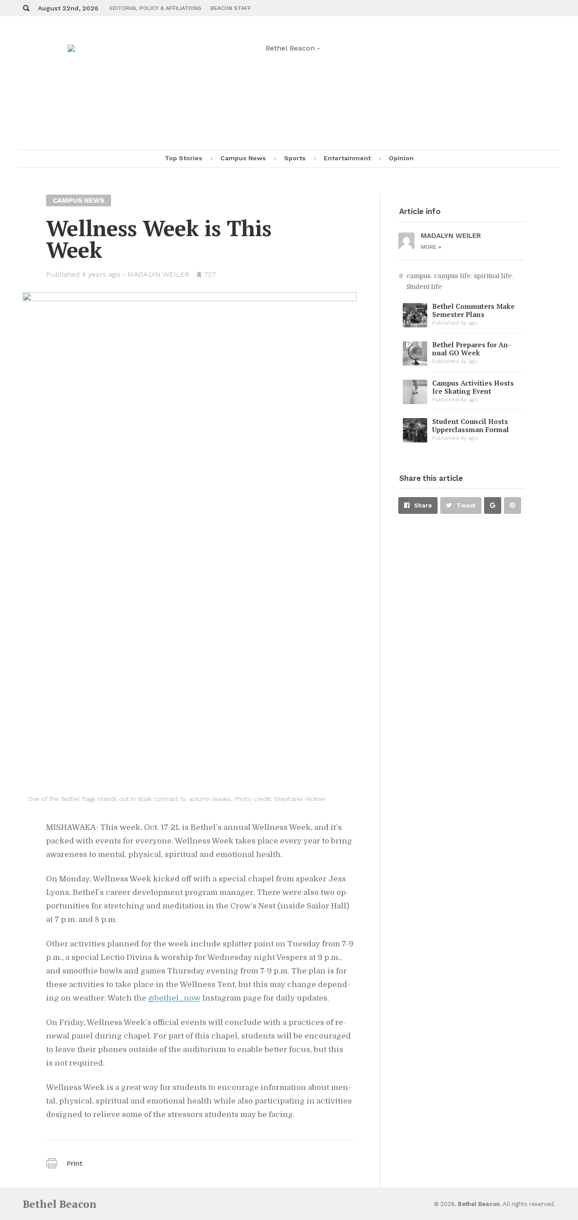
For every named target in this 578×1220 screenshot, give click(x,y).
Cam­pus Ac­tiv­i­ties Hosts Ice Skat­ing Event (473, 387)
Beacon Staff (230, 8)
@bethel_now (174, 998)
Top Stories (183, 158)
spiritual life (493, 275)
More (431, 247)
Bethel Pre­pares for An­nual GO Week (471, 348)
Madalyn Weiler (158, 274)
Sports (295, 158)
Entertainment (347, 158)
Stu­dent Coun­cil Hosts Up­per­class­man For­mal (470, 425)
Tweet (466, 505)
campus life (452, 275)
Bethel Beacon (60, 1204)
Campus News (243, 158)
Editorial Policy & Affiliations (155, 8)
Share (423, 505)
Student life (424, 286)
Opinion (401, 158)
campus (418, 275)
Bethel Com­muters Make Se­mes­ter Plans (473, 310)
